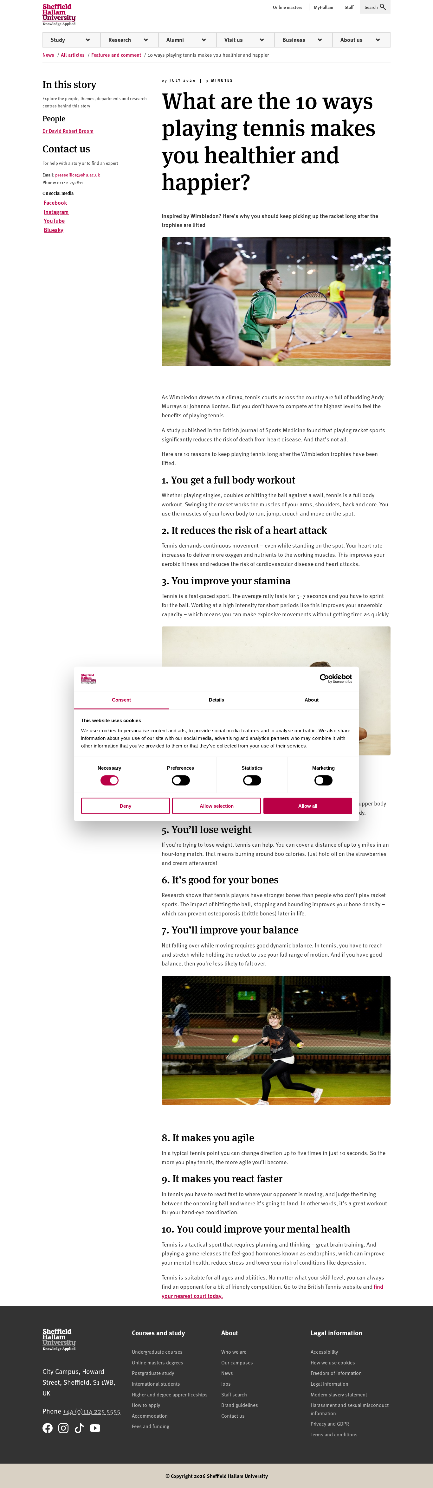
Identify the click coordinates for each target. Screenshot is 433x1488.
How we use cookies (333, 1362)
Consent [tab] (121, 699)
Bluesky (53, 230)
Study (57, 39)
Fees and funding (150, 1425)
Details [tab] (216, 699)
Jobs (226, 1383)
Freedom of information (336, 1372)
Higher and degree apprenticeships (170, 1394)
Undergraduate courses (157, 1351)
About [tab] (312, 699)
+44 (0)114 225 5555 (91, 1410)
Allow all (307, 805)
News (227, 1372)
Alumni (175, 39)
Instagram (56, 211)
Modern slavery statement (339, 1394)
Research (119, 39)
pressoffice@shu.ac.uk (77, 174)
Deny (125, 805)
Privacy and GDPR (330, 1423)
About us (351, 39)
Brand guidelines (239, 1404)
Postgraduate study (153, 1372)
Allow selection (217, 805)
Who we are (233, 1351)
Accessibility (324, 1351)
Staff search (234, 1394)
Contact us (233, 1415)
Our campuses (237, 1362)
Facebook (55, 202)
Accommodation (150, 1415)
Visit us (233, 39)
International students (156, 1383)
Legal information (329, 1383)
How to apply (146, 1404)
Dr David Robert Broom (68, 130)
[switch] (181, 780)
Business (293, 39)
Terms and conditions (334, 1434)
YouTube (54, 220)
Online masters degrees (157, 1362)
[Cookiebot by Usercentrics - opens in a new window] (324, 678)
